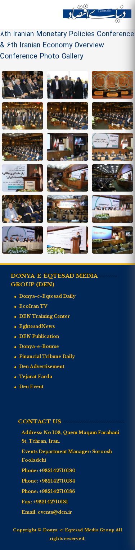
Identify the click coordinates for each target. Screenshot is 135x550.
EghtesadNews (37, 326)
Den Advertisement (41, 366)
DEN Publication (39, 336)
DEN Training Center (44, 316)
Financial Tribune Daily (47, 356)
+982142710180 (57, 470)
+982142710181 (50, 501)
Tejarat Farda (35, 376)
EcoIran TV (33, 306)
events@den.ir (55, 512)
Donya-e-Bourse (39, 346)
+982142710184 (57, 481)
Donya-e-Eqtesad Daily (47, 296)
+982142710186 (57, 491)
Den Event (31, 386)
